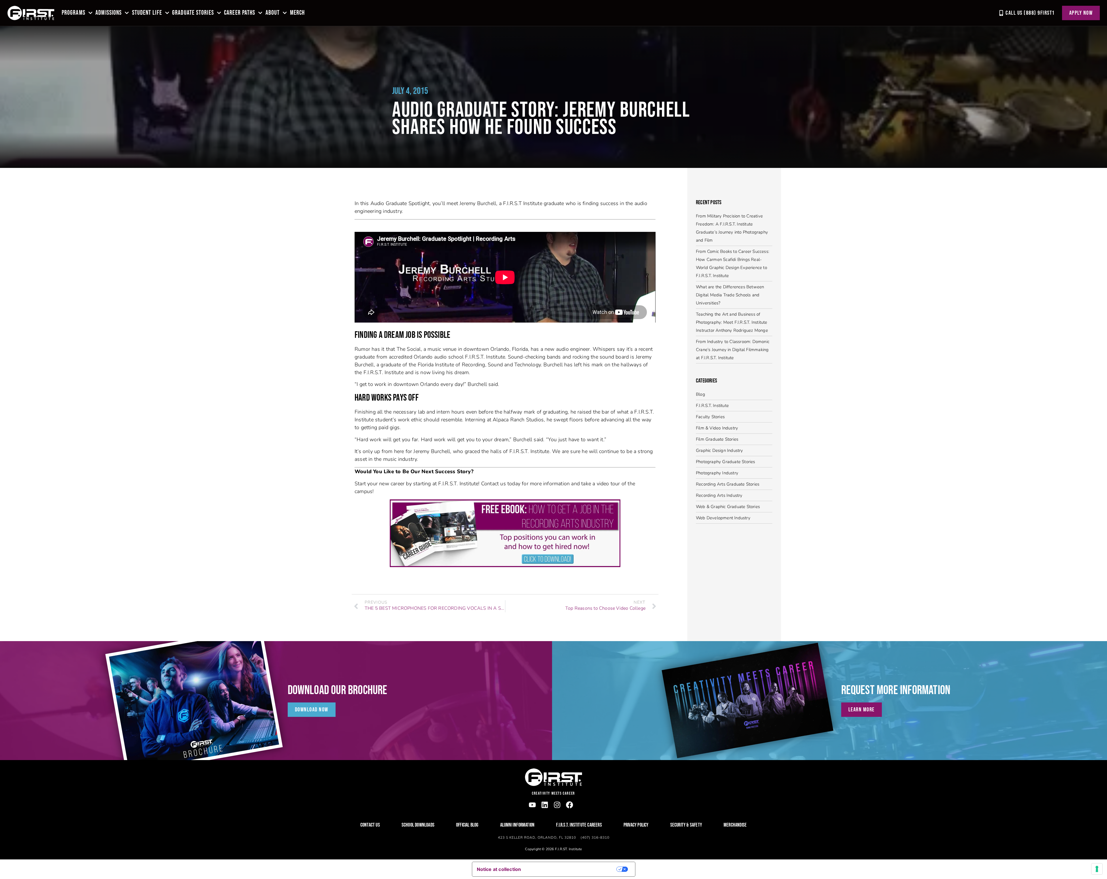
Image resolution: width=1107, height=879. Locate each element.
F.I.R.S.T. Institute (712, 405)
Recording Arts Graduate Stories (727, 484)
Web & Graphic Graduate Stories (728, 506)
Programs (73, 13)
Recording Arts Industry (719, 495)
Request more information (895, 690)
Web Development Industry (723, 518)
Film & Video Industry (717, 428)
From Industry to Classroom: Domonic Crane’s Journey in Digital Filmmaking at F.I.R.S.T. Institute (732, 350)
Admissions (108, 13)
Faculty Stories (710, 417)
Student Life (147, 13)
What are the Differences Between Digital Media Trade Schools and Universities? (730, 295)
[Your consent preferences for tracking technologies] (1096, 868)
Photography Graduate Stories (725, 462)
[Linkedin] (544, 804)
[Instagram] (557, 804)
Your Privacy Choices (572, 869)
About (273, 13)
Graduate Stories (193, 13)
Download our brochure (337, 690)
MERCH (297, 13)
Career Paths (239, 13)
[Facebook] (569, 804)
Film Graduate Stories (717, 439)
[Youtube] (532, 804)
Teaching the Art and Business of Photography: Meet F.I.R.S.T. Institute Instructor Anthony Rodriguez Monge (732, 322)
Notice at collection (499, 869)
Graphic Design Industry (719, 450)
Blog (700, 394)
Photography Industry (717, 473)
